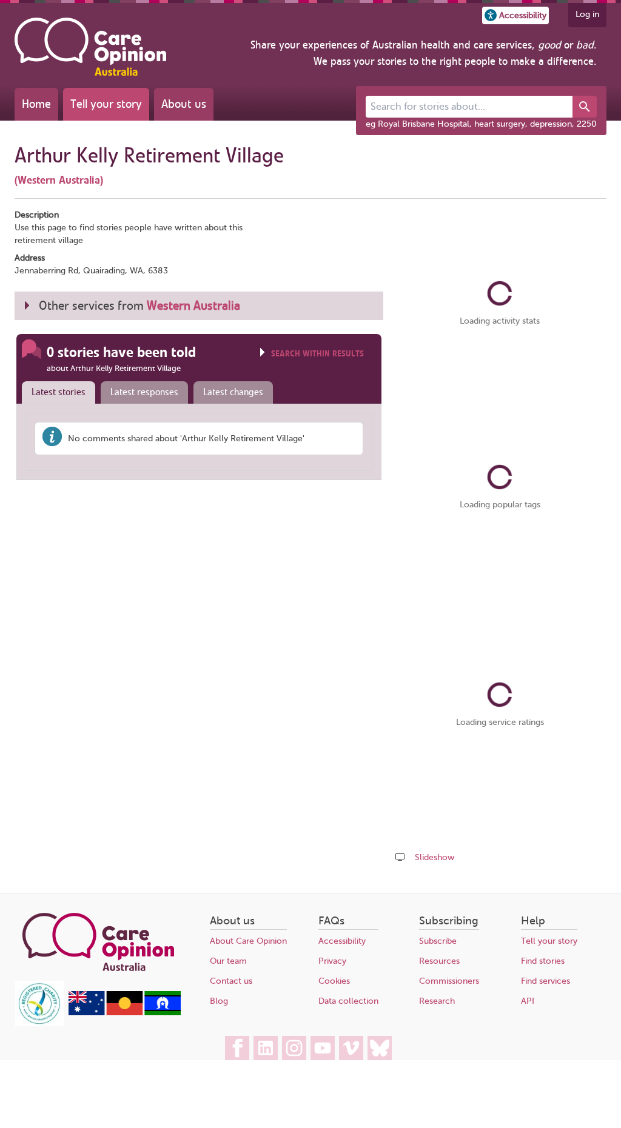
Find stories (543, 961)
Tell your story (106, 104)
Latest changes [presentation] (233, 392)
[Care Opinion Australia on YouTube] (322, 1048)
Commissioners (449, 981)
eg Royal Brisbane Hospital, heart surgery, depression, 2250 (481, 123)
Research (437, 1001)
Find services (545, 981)
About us (183, 104)
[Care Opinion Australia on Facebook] (237, 1048)
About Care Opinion (248, 941)
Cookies (334, 981)
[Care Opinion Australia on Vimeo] (351, 1048)
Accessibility (342, 941)
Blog (219, 1001)
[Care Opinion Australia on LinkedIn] (265, 1048)
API (527, 1001)
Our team (228, 961)
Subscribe (438, 941)
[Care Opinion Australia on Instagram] (294, 1048)
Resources (439, 961)
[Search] (584, 107)
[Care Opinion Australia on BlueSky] (380, 1048)
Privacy (332, 961)
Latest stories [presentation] (59, 392)
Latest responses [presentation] (144, 392)
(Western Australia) (59, 180)
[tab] (55, 392)
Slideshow (434, 857)
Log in (587, 14)
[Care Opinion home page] (90, 47)
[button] (515, 15)
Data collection (348, 1001)
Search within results (317, 354)
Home (36, 104)
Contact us (231, 981)
